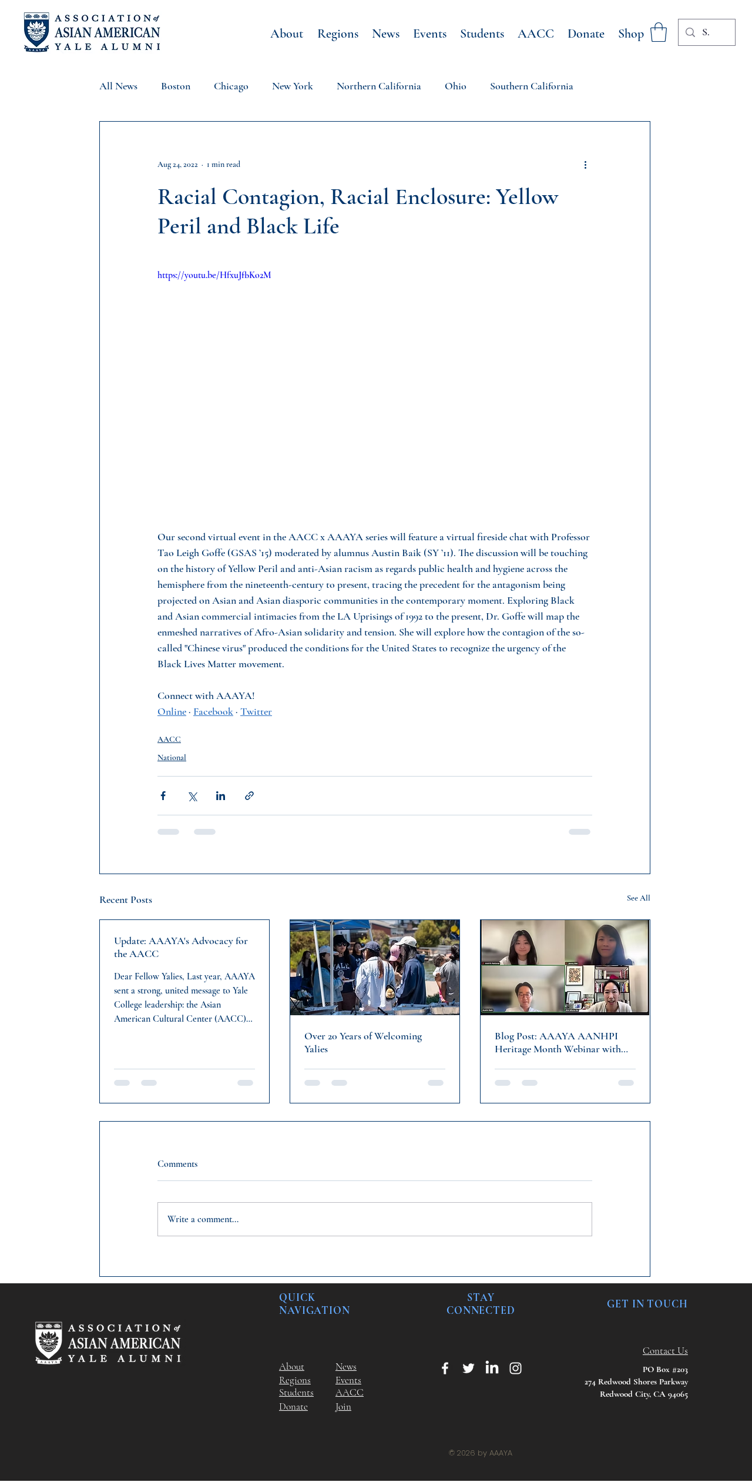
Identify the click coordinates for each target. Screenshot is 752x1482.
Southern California (531, 85)
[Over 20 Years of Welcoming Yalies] (374, 967)
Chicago (231, 85)
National (171, 757)
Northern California (379, 85)
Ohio (455, 85)
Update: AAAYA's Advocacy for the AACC (181, 947)
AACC (169, 739)
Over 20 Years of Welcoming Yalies (363, 1042)
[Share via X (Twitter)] (191, 795)
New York (292, 85)
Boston (175, 85)
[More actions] (585, 164)
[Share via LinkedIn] (220, 795)
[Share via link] (249, 795)
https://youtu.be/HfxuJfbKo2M (214, 275)
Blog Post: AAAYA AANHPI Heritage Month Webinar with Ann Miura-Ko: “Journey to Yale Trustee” (561, 1042)
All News (118, 85)
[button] (658, 32)
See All (638, 898)
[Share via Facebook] (163, 795)
